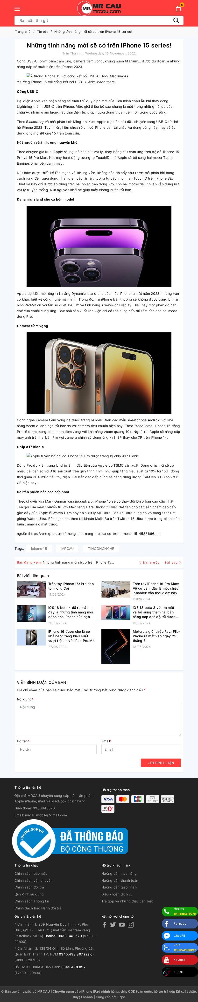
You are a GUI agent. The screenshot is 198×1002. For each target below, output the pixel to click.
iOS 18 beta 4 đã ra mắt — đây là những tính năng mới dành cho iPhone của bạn (70, 612)
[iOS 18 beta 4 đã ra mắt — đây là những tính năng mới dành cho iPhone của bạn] (31, 615)
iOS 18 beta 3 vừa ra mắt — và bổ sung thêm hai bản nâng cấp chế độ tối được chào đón (156, 612)
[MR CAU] (99, 8)
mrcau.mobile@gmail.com (46, 815)
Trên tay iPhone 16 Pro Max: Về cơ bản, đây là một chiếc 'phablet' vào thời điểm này (156, 588)
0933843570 (44, 808)
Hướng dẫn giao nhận (119, 887)
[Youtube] (122, 924)
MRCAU (67, 548)
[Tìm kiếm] (176, 20)
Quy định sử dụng (29, 894)
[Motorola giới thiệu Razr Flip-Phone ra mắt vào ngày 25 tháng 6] (115, 646)
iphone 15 (39, 548)
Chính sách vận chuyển (33, 880)
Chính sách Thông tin (31, 901)
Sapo (121, 997)
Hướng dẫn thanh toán (119, 880)
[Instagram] (131, 924)
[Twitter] (113, 924)
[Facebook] (104, 924)
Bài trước (152, 562)
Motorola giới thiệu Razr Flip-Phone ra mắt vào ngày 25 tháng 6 (156, 636)
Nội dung (25, 699)
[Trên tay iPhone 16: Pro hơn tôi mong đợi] (31, 589)
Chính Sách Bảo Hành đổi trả (37, 908)
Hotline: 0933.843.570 (63, 936)
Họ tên (23, 741)
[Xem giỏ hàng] (178, 8)
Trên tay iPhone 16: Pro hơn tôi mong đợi (71, 586)
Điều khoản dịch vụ (117, 894)
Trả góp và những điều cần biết (127, 901)
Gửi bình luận (161, 763)
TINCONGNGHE (101, 548)
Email (106, 741)
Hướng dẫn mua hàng (119, 873)
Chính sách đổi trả (29, 887)
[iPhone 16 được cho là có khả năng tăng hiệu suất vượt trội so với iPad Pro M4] (31, 639)
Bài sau (171, 562)
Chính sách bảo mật (30, 873)
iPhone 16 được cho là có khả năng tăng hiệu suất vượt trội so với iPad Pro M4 (71, 636)
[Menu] (17, 9)
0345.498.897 (73, 967)
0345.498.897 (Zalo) (76, 954)
